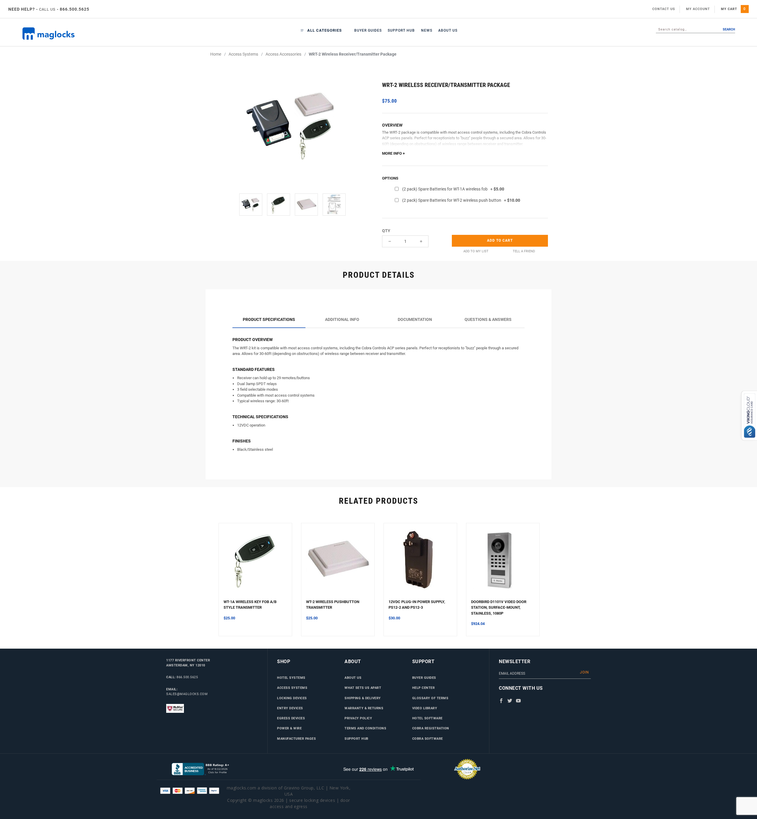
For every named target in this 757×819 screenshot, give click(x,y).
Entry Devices (290, 708)
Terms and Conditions (365, 728)
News (426, 30)
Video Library (424, 708)
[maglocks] (81, 34)
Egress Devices (291, 718)
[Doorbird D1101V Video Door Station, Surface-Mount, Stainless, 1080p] (503, 563)
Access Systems (292, 688)
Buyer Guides (368, 30)
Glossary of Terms (430, 698)
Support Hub (401, 30)
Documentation (415, 319)
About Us (447, 30)
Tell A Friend (524, 251)
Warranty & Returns (363, 708)
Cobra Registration (430, 728)
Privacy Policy (358, 718)
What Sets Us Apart (362, 688)
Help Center (423, 688)
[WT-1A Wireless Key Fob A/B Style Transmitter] (255, 563)
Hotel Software (427, 718)
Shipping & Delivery (362, 698)
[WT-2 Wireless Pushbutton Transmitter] (338, 563)
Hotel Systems (291, 678)
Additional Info (342, 319)
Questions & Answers (488, 319)
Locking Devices (292, 698)
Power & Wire (289, 728)
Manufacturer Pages (296, 738)
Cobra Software (427, 738)
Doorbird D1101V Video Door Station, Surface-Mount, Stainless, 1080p (498, 608)
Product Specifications (269, 319)
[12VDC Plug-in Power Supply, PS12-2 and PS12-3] (420, 563)
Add (500, 240)
